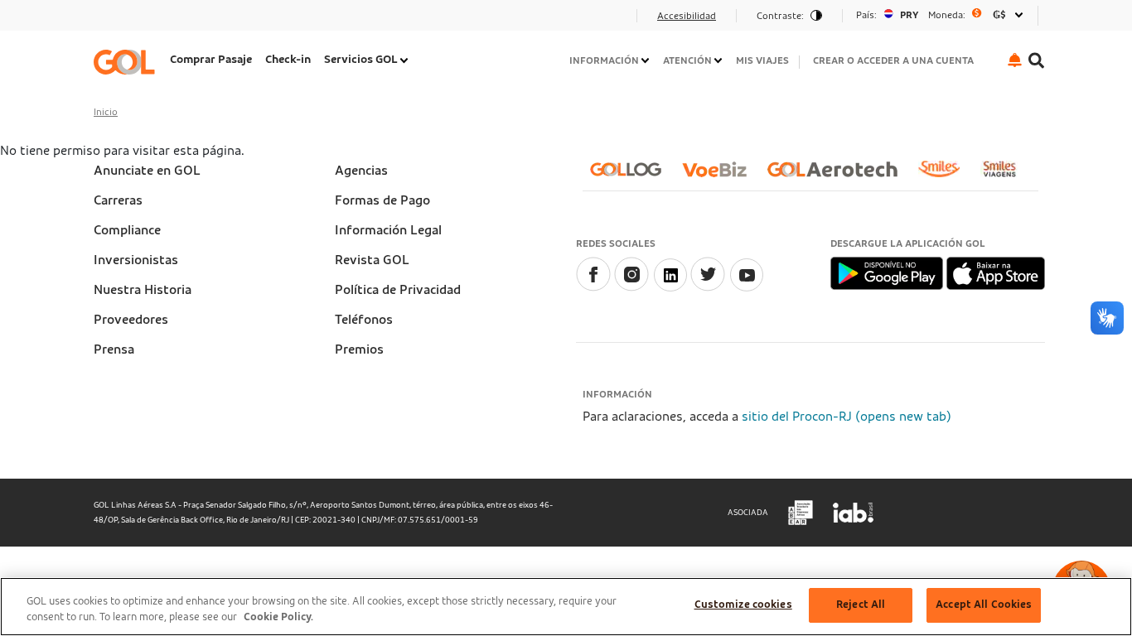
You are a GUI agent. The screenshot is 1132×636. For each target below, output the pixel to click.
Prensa (114, 349)
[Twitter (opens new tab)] (707, 287)
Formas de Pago (382, 200)
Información (604, 60)
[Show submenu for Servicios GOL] (405, 60)
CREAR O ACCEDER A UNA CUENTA (893, 60)
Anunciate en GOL (147, 170)
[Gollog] (632, 176)
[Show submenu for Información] (646, 60)
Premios (359, 349)
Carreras (118, 200)
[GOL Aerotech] (839, 175)
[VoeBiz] (721, 175)
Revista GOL (372, 260)
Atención (687, 60)
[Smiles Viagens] (1005, 175)
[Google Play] (888, 272)
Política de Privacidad (398, 289)
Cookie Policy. (278, 618)
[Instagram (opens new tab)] (631, 287)
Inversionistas (136, 260)
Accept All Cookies (984, 605)
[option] (940, 15)
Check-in (288, 59)
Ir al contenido (142, 20)
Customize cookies (743, 605)
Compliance (127, 230)
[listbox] (940, 15)
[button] (1015, 60)
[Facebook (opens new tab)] (593, 287)
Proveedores (131, 319)
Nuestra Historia (142, 289)
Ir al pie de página (151, 20)
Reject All (860, 605)
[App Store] (995, 272)
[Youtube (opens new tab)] (745, 287)
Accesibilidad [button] (686, 16)
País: (866, 15)
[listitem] (211, 61)
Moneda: (946, 15)
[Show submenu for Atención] (719, 60)
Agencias (361, 170)
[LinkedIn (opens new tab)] (669, 287)
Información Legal (388, 230)
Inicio (106, 112)
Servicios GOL (361, 59)
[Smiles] (945, 175)
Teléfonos (364, 319)
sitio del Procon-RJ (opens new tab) (846, 416)
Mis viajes (762, 60)
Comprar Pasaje (211, 59)
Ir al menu (128, 20)
